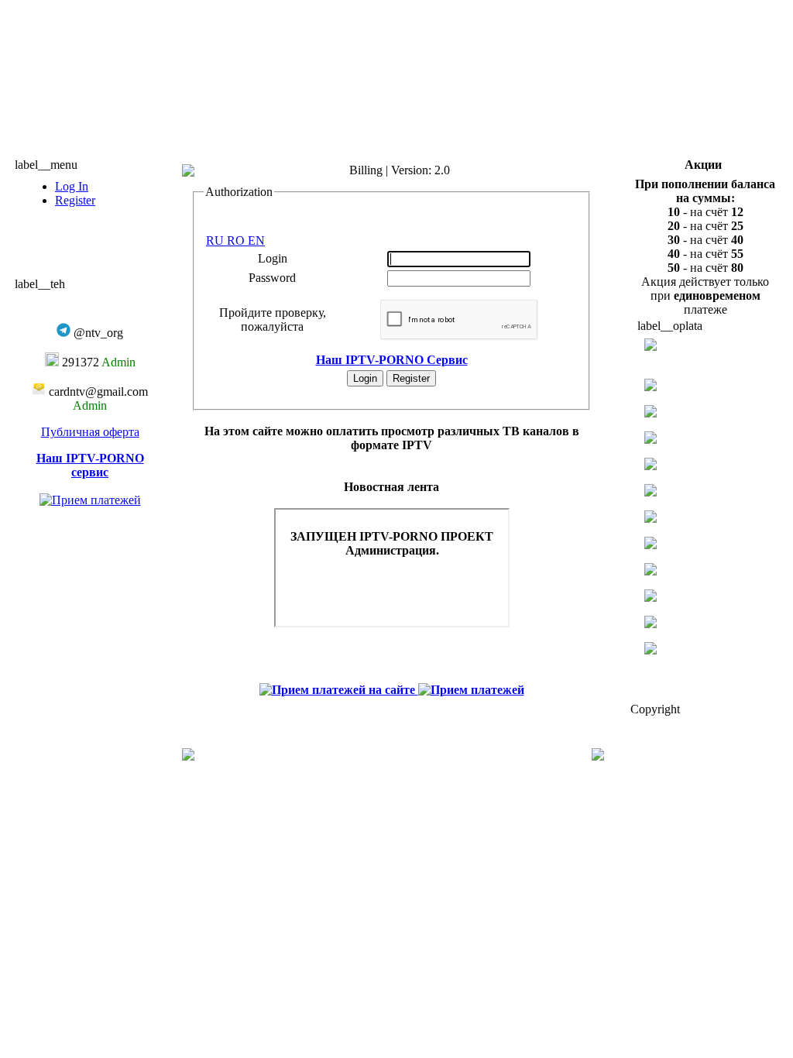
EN (256, 240)
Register (75, 200)
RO (237, 240)
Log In (71, 186)
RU (216, 240)
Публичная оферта (90, 431)
